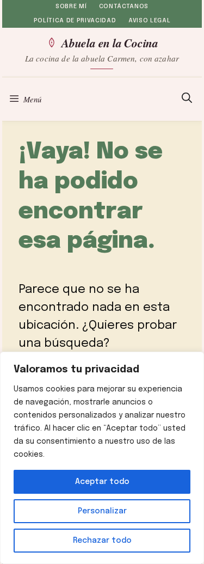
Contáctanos (124, 6)
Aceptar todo (102, 482)
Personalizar (102, 511)
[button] (187, 99)
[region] (102, 458)
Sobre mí (70, 6)
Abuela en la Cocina (109, 42)
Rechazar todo (102, 540)
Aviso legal (149, 20)
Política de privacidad (75, 20)
